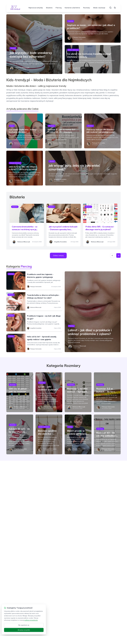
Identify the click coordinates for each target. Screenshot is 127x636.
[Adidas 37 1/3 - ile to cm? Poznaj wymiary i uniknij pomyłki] (19, 434)
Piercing (59, 8)
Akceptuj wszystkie (24, 630)
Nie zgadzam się (23, 625)
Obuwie (13, 48)
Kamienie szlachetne (72, 8)
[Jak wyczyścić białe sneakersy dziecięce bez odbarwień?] (34, 44)
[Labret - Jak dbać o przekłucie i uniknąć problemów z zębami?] (93, 311)
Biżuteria (49, 8)
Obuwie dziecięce (15, 163)
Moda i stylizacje (99, 8)
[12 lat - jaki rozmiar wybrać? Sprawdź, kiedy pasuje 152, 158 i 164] (49, 392)
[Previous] (112, 255)
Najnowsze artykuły (35, 8)
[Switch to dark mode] (115, 7)
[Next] (118, 255)
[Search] (110, 8)
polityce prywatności (31, 620)
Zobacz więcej (58, 255)
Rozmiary (86, 8)
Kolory (12, 126)
